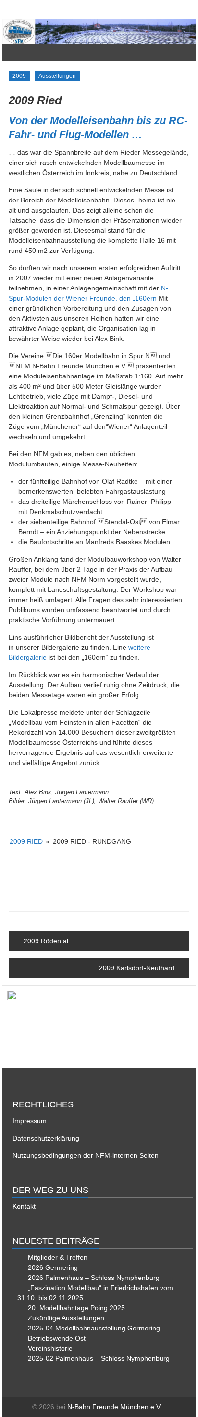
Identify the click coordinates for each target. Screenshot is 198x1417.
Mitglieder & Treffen (57, 1257)
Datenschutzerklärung (45, 1138)
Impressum (29, 1121)
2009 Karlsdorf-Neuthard (136, 968)
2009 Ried (26, 841)
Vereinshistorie (50, 1348)
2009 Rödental (46, 941)
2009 (19, 76)
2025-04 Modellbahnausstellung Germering (94, 1328)
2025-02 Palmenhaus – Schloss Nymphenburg (99, 1358)
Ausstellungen (57, 76)
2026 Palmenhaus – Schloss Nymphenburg (94, 1277)
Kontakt (24, 1206)
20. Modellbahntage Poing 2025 (76, 1308)
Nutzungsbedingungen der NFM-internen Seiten (85, 1155)
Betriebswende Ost (57, 1338)
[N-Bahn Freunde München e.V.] (99, 31)
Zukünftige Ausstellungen (66, 1318)
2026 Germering (53, 1267)
